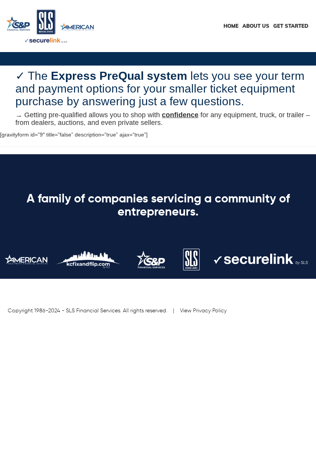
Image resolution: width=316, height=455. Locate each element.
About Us (255, 26)
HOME (231, 26)
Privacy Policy (210, 310)
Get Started (290, 26)
